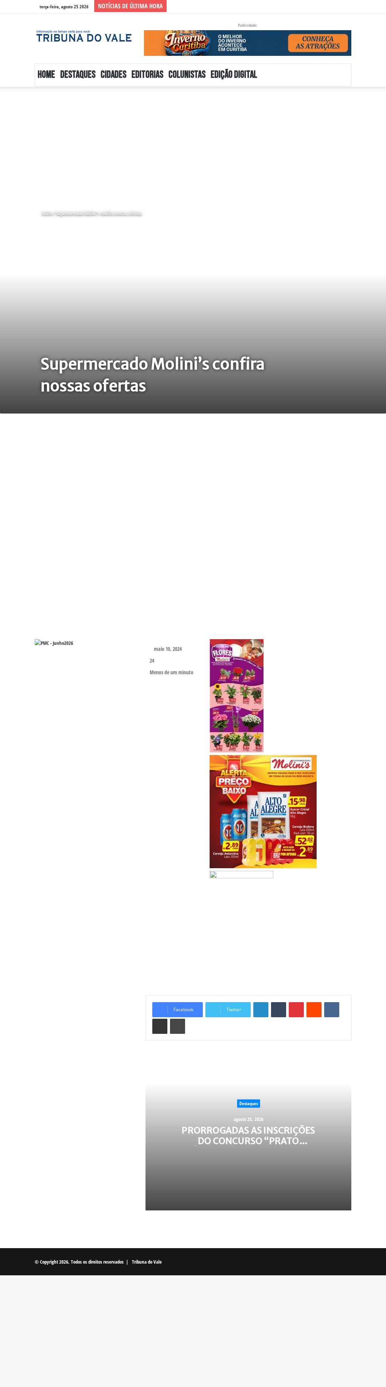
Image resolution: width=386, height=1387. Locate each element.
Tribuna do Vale (147, 1261)
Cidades (113, 75)
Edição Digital (234, 75)
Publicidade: (247, 25)
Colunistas (186, 75)
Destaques (77, 75)
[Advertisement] (193, 142)
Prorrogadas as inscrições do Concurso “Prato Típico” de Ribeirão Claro (248, 1140)
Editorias (147, 75)
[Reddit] (314, 1009)
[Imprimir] (177, 1026)
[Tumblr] (278, 1009)
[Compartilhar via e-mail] (159, 1026)
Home (46, 75)
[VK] (331, 1009)
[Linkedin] (260, 1009)
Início (46, 213)
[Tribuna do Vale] (84, 36)
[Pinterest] (296, 1009)
